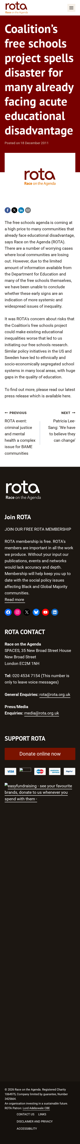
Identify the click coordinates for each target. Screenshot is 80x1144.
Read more (15, 599)
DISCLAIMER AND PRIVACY (35, 1121)
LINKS (42, 1114)
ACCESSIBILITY (27, 1128)
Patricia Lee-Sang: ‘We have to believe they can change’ (61, 427)
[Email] (28, 210)
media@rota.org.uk (41, 713)
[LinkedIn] (21, 210)
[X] (14, 210)
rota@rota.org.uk (54, 694)
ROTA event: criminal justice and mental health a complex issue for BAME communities (20, 433)
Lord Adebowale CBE (36, 1108)
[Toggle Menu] (71, 8)
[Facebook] (7, 210)
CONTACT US (25, 1114)
